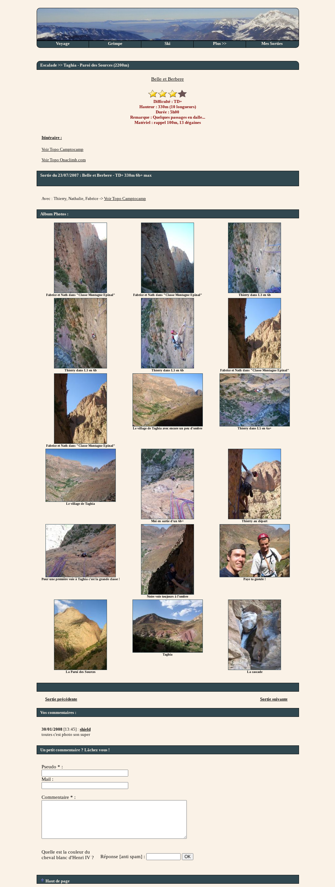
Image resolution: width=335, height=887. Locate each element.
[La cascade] (254, 668)
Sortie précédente (61, 699)
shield (85, 729)
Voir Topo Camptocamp (62, 149)
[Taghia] (167, 651)
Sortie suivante (274, 699)
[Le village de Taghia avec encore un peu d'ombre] (167, 425)
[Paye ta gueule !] (255, 575)
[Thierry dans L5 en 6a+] (255, 425)
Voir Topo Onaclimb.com (64, 159)
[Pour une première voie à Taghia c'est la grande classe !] (80, 575)
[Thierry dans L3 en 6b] (254, 291)
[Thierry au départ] (254, 517)
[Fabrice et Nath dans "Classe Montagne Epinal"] (80, 291)
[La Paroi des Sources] (80, 668)
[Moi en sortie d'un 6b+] (167, 517)
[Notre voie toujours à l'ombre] (167, 593)
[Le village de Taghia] (80, 500)
